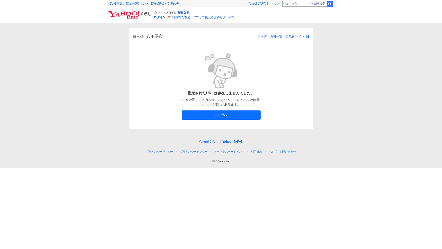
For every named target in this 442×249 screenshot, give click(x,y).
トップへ (221, 115)
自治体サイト (295, 36)
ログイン (160, 17)
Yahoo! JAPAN (258, 3)
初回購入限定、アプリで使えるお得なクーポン (203, 17)
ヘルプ (274, 3)
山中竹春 (319, 3)
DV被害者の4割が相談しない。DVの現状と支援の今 (144, 3)
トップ (262, 36)
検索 (330, 4)
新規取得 (184, 13)
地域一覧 (276, 36)
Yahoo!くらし (208, 141)
